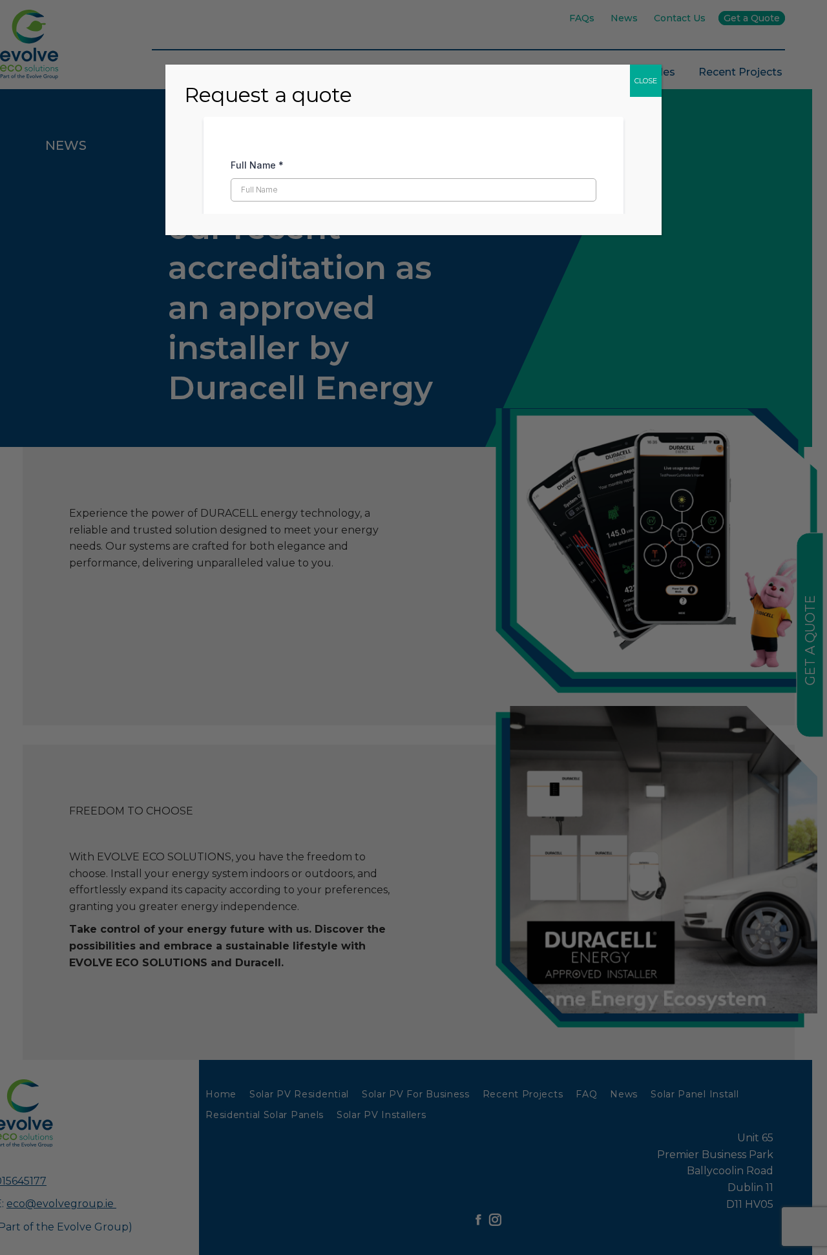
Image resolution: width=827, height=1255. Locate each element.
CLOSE (645, 80)
